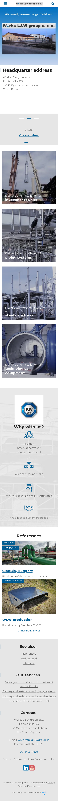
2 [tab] (29, 118)
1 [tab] (21, 118)
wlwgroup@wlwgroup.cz (33, 740)
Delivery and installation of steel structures (29, 696)
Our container (29, 135)
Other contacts (29, 751)
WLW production (17, 620)
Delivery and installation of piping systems (28, 691)
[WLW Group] (29, 4)
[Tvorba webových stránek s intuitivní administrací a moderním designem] (43, 792)
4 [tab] (37, 142)
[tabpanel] (29, 55)
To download (29, 658)
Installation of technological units (29, 701)
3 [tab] (36, 118)
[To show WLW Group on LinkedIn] (26, 767)
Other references (29, 630)
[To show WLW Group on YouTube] (32, 767)
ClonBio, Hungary (17, 571)
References (29, 653)
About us (29, 663)
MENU (5, 4)
